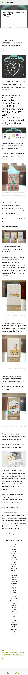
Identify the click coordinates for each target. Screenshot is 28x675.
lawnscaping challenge (8, 654)
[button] (3, 20)
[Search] (26, 2)
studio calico (19, 654)
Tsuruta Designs (9, 2)
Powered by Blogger (15, 673)
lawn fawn (21, 652)
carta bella (5, 652)
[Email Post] (3, 650)
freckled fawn (13, 652)
